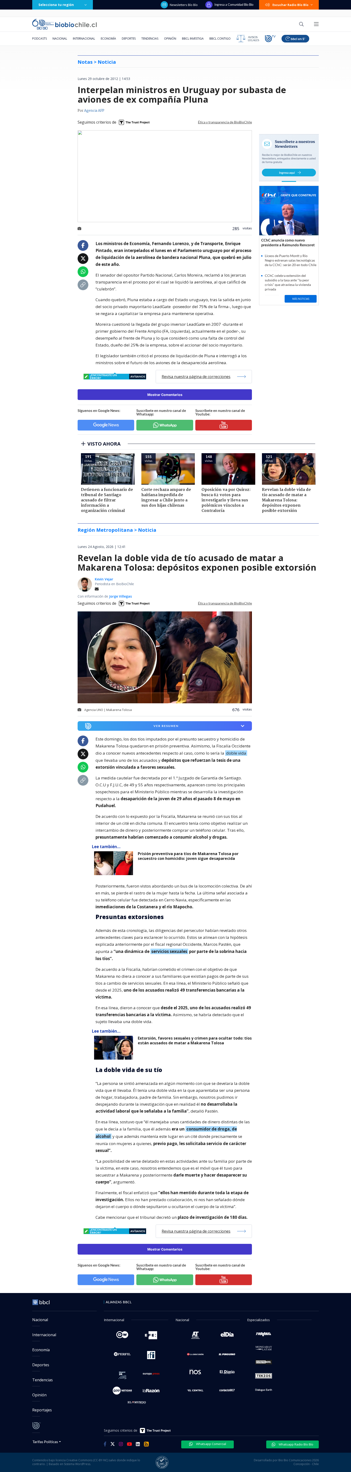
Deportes (129, 39)
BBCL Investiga (193, 39)
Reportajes (42, 1410)
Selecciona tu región (56, 4)
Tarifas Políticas (45, 1441)
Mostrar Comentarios (164, 395)
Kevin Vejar (104, 579)
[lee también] (114, 863)
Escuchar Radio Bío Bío (290, 5)
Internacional (84, 39)
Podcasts (39, 39)
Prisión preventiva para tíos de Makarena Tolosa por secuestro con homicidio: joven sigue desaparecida (188, 856)
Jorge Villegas (120, 596)
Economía (108, 39)
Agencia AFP (94, 111)
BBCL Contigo (220, 39)
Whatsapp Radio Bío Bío (295, 1444)
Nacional (60, 39)
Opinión (170, 39)
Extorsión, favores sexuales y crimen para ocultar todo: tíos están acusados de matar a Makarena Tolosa (195, 1041)
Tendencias (149, 39)
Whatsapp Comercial (210, 1444)
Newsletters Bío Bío (184, 5)
